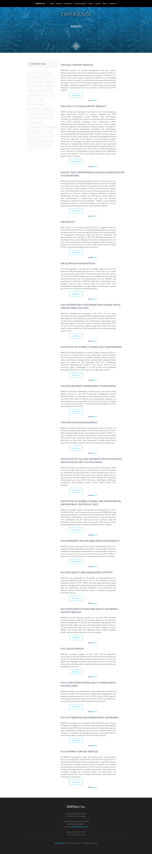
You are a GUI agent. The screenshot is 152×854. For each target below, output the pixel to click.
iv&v (51, 113)
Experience (68, 3)
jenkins (36, 118)
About (91, 3)
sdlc (41, 136)
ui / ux (37, 145)
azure (30, 77)
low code (44, 118)
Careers (98, 3)
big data (37, 77)
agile (29, 72)
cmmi (35, 81)
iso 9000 (31, 113)
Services (59, 3)
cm (29, 81)
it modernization (42, 113)
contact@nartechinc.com (79, 827)
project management (34, 127)
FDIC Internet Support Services (79, 751)
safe (35, 136)
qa (44, 127)
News (105, 3)
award (43, 72)
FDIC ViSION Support (72, 648)
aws (49, 72)
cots (41, 81)
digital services (40, 90)
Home (52, 3)
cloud (51, 77)
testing (30, 145)
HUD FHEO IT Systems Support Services (83, 106)
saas (29, 136)
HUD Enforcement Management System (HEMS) (88, 386)
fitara (30, 99)
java (29, 118)
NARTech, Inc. (60, 843)
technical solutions (46, 141)
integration (48, 109)
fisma (52, 95)
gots (41, 99)
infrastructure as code (35, 109)
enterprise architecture (35, 95)
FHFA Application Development (79, 422)
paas (51, 118)
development (50, 86)
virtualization (46, 145)
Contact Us (112, 3)
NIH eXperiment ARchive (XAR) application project (90, 540)
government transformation (36, 104)
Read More (76, 95)
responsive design (33, 131)
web (29, 150)
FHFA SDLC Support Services (77, 64)
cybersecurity (50, 81)
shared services (33, 141)
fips (46, 95)
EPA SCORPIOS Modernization (78, 263)
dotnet (50, 90)
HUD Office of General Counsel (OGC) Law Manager (91, 347)
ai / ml (36, 72)
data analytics (38, 86)
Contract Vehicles (80, 3)
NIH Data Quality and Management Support (87, 572)
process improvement (34, 122)
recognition (52, 127)
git (36, 99)
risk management (47, 131)
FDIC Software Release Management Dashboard (89, 717)
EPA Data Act (68, 222)
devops (30, 90)
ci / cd (45, 77)
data (29, 86)
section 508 (49, 136)
